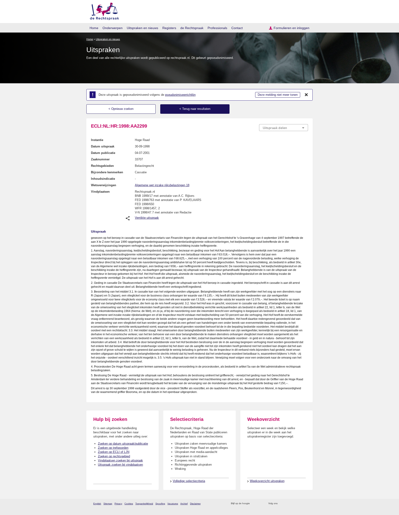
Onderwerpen (113, 28)
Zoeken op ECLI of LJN (113, 452)
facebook (287, 503)
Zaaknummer (100, 159)
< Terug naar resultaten (194, 109)
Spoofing (160, 503)
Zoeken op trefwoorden (113, 447)
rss (254, 503)
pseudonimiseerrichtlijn (180, 94)
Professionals (217, 28)
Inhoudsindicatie (103, 178)
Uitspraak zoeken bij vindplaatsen (120, 464)
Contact (237, 28)
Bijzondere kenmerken (107, 172)
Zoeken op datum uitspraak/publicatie (123, 443)
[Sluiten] (306, 94)
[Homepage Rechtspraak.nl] (103, 10)
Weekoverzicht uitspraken (267, 481)
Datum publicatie (103, 153)
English (97, 503)
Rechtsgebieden (102, 166)
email (260, 503)
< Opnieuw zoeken (121, 109)
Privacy (118, 503)
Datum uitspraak (102, 146)
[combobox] (283, 127)
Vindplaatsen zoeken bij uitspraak (120, 460)
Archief (184, 503)
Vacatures (172, 503)
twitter (281, 503)
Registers (169, 28)
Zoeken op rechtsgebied (114, 456)
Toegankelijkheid (144, 503)
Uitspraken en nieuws (142, 28)
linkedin (299, 503)
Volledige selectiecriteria (189, 481)
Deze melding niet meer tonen (278, 94)
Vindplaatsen (100, 191)
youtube (305, 503)
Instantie (97, 140)
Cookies (128, 503)
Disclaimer (195, 503)
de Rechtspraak (191, 28)
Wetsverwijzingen (103, 185)
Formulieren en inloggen (291, 28)
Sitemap (107, 503)
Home (94, 28)
